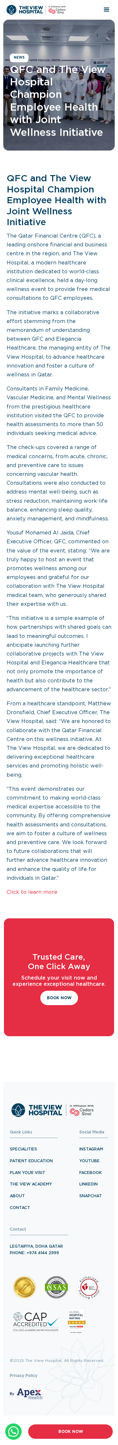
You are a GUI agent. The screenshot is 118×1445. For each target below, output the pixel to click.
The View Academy (31, 1184)
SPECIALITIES (23, 1149)
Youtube (89, 1161)
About (17, 1196)
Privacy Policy (23, 1376)
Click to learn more (32, 892)
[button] (106, 10)
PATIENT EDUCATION (31, 1161)
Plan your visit (27, 1173)
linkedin (88, 1184)
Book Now (70, 1432)
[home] (36, 10)
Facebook (90, 1173)
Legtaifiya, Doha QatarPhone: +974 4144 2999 (36, 1250)
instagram (91, 1149)
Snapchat (90, 1196)
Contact (20, 1208)
